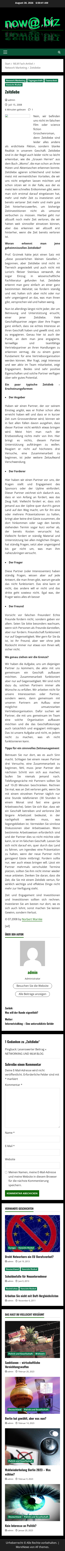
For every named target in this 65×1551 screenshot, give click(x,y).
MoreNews (22, 1547)
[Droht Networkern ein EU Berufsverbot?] (32, 1233)
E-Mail (10, 1146)
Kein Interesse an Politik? (20, 1525)
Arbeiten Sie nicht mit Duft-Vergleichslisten (31, 1296)
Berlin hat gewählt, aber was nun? (25, 1418)
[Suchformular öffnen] (59, 52)
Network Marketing (16, 80)
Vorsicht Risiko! (14, 84)
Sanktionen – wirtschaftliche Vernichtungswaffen (22, 1364)
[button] (5, 52)
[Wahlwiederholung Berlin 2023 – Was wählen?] (32, 1446)
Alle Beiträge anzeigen (32, 994)
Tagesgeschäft (35, 80)
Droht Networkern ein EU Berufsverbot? (29, 1256)
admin (11, 100)
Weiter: (29, 1021)
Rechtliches (12, 1288)
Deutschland (12, 1269)
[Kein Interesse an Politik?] (32, 1502)
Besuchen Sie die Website (32, 986)
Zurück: (21, 1010)
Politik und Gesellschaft (20, 1353)
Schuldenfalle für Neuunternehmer (26, 1276)
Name (10, 1133)
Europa (12, 1247)
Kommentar (13, 1085)
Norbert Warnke (32, 919)
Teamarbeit (51, 80)
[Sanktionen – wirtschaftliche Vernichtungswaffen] (32, 1339)
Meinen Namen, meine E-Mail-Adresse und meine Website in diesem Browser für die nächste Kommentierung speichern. (32, 1178)
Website (10, 1159)
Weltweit (40, 1353)
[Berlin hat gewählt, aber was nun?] (32, 1395)
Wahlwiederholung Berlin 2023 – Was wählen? (28, 1472)
